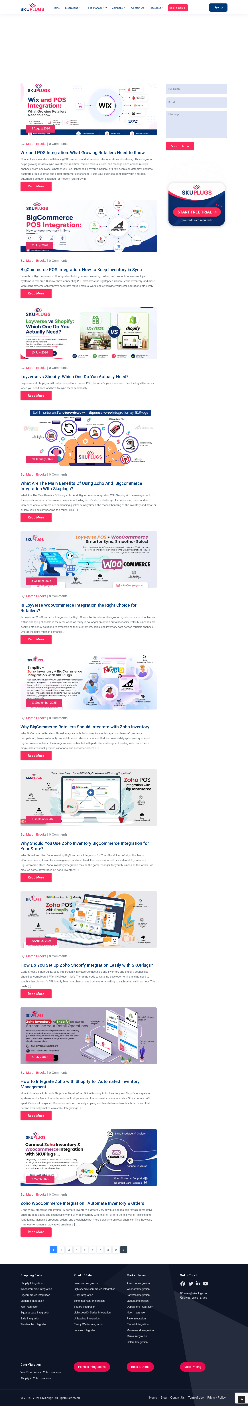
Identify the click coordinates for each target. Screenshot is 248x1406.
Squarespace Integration (35, 1312)
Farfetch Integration (138, 1294)
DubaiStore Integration (140, 1306)
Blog (164, 1397)
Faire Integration (136, 1318)
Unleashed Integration (86, 1318)
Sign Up (218, 7)
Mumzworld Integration (140, 1330)
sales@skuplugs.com (196, 1293)
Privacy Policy (216, 1397)
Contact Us (137, 7)
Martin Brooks (36, 144)
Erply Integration (83, 1294)
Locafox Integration (85, 1330)
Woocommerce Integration (36, 1288)
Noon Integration (136, 1312)
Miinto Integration (137, 1336)
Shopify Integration (31, 1283)
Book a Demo (177, 7)
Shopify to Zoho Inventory (36, 1378)
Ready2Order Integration (88, 1324)
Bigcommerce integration (35, 1294)
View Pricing (192, 1367)
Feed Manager (94, 7)
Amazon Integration (138, 1283)
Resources (155, 7)
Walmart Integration (138, 1288)
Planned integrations (92, 1367)
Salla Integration (30, 1318)
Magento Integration (32, 1300)
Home (56, 7)
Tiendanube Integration (34, 1324)
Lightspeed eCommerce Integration (94, 1288)
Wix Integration (29, 1306)
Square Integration (84, 1306)
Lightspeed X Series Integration (92, 1312)
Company (117, 7)
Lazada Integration (138, 1300)
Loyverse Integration (86, 1283)
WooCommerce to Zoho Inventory (41, 1372)
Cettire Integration (137, 1342)
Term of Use (196, 1397)
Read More (36, 186)
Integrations (71, 7)
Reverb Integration (138, 1324)
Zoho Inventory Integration (89, 1300)
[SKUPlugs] (32, 7)
